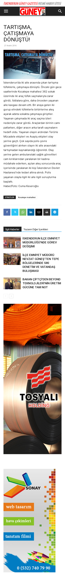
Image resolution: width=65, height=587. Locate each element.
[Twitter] (14, 212)
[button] (5, 11)
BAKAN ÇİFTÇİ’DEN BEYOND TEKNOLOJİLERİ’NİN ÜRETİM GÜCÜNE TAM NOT (42, 283)
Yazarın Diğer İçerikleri (36, 229)
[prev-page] (5, 296)
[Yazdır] (46, 212)
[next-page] (11, 296)
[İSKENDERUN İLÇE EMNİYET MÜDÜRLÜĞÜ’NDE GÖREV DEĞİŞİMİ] (12, 242)
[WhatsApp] (22, 212)
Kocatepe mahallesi (27, 197)
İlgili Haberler (12, 229)
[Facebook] (6, 212)
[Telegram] (54, 212)
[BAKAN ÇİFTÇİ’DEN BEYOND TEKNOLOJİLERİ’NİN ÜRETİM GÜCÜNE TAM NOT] (12, 283)
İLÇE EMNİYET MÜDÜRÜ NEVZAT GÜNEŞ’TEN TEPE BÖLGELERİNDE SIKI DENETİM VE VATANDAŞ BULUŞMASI (41, 263)
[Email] (38, 212)
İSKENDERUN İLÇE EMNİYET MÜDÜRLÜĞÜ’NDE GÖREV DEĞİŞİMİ (41, 242)
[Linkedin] (30, 212)
